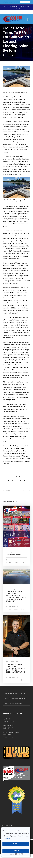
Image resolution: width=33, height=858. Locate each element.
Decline (15, 844)
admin (7, 55)
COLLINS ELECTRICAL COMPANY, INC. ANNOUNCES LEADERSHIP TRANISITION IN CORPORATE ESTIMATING (15, 668)
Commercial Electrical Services (13, 703)
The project (6, 156)
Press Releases (19, 55)
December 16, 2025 (12, 589)
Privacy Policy (7, 735)
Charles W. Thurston (20, 92)
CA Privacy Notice (8, 737)
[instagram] (19, 8)
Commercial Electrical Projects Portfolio (16, 698)
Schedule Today (25, 2)
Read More (6, 838)
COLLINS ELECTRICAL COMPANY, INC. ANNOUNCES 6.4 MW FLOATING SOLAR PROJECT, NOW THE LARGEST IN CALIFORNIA (16, 596)
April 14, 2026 (10, 552)
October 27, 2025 (12, 662)
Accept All (16, 851)
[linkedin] (16, 8)
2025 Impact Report (13, 555)
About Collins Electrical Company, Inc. (15, 693)
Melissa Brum (13, 560)
